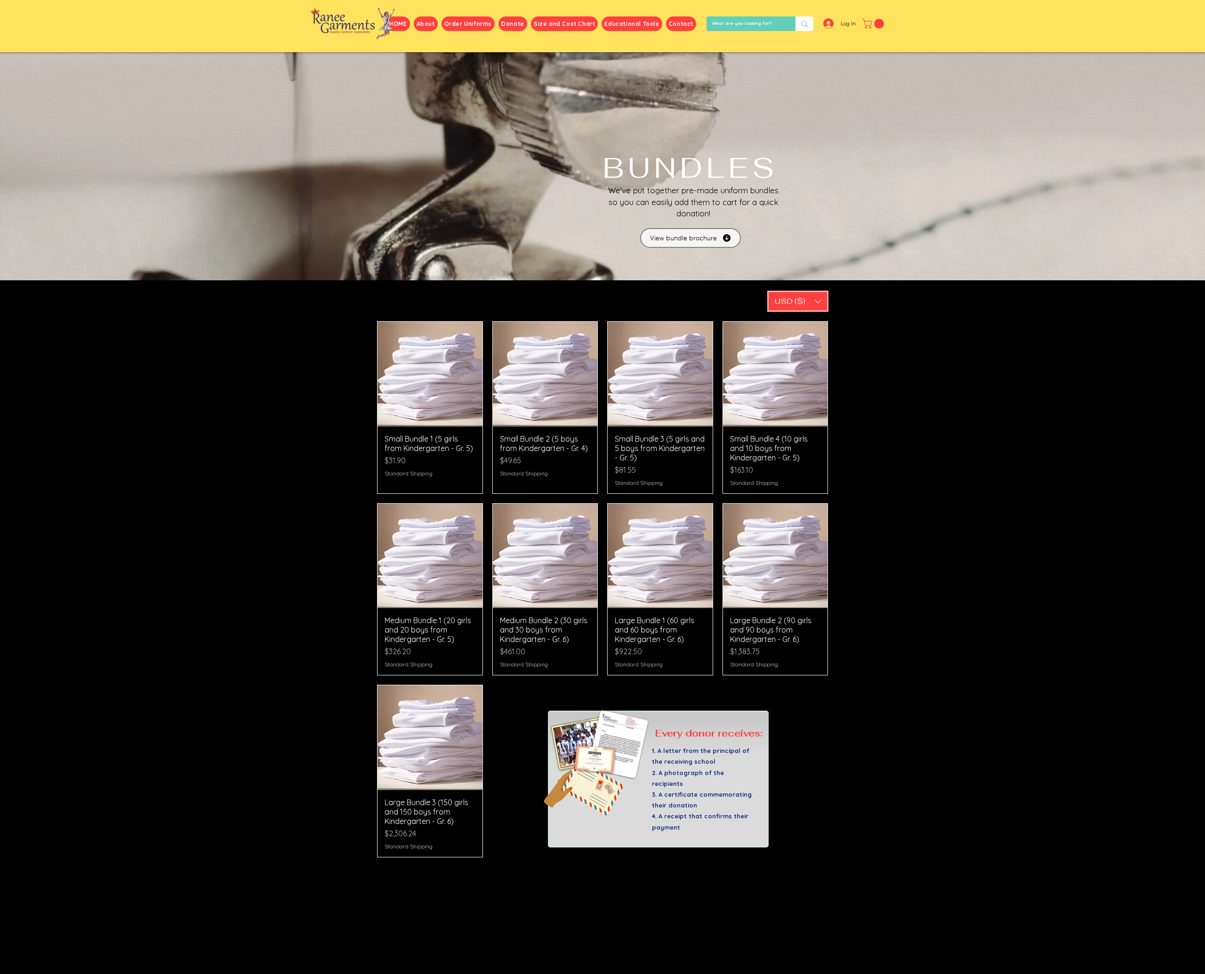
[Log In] (827, 24)
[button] (874, 24)
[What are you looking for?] (804, 23)
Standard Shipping (409, 473)
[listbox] (797, 301)
